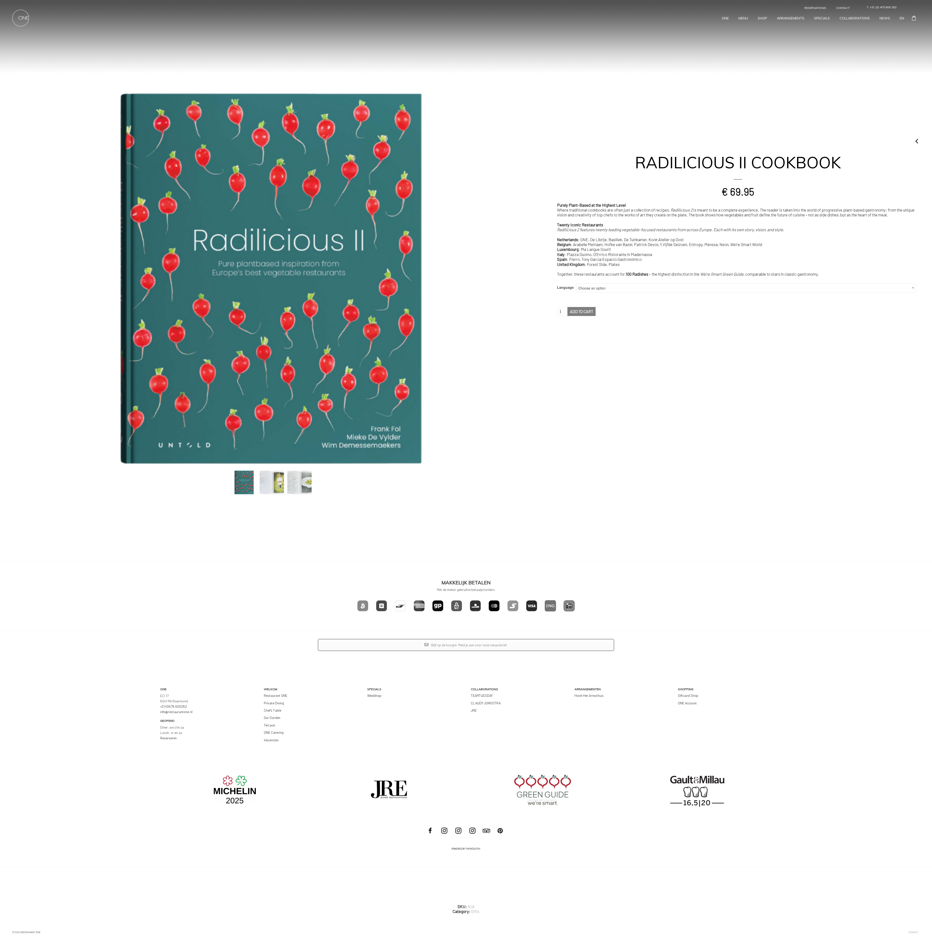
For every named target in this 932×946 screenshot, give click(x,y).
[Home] (20, 17)
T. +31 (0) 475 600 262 (882, 7)
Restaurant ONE (275, 695)
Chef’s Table (272, 710)
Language (565, 287)
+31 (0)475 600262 (173, 706)
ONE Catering (273, 732)
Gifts (475, 911)
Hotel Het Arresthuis (589, 695)
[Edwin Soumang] (459, 831)
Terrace (269, 725)
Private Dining (274, 703)
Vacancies (271, 740)
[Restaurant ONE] (444, 831)
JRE (474, 710)
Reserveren (168, 738)
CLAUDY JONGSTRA (486, 703)
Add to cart (581, 311)
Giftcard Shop (688, 695)
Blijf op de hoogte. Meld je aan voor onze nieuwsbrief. (468, 645)
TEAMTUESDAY (482, 695)
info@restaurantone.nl (176, 712)
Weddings (374, 695)
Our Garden (272, 718)
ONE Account (687, 703)
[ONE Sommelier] (473, 831)
